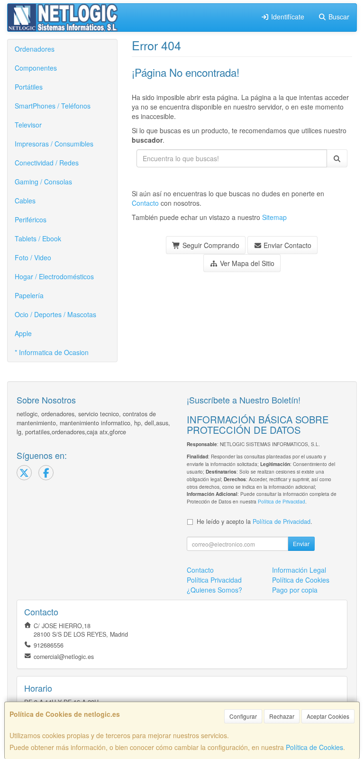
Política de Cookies (314, 747)
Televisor (28, 124)
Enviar (301, 544)
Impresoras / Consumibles (54, 143)
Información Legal (299, 570)
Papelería (29, 295)
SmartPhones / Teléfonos (53, 105)
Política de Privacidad (281, 501)
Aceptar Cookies (328, 716)
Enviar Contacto (286, 245)
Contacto (145, 203)
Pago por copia (295, 589)
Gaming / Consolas (43, 181)
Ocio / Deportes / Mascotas (55, 314)
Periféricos (30, 219)
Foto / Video (33, 257)
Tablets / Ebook (38, 238)
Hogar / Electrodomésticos (54, 276)
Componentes (36, 68)
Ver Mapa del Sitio (246, 263)
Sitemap (274, 217)
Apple (23, 333)
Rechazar (281, 716)
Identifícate (286, 16)
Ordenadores (35, 49)
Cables (25, 200)
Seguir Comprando (210, 245)
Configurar (243, 716)
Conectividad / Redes (47, 162)
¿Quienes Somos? (214, 589)
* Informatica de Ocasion (52, 352)
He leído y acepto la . (254, 521)
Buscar (338, 16)
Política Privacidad (214, 580)
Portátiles (29, 86)
